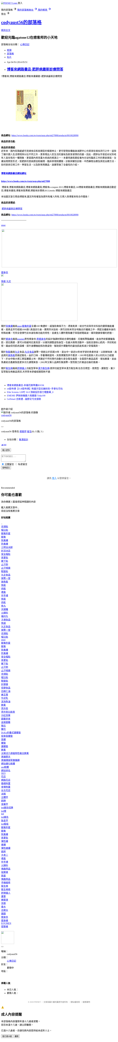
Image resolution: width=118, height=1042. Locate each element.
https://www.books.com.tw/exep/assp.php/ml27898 (25, 181)
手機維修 (5, 882)
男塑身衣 (41, 339)
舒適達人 (21, 368)
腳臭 (3, 537)
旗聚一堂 (5, 578)
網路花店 (5, 780)
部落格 (10, 53)
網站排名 (5, 770)
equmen (20, 339)
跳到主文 (5, 30)
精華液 (4, 900)
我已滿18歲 (7, 1036)
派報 (3, 794)
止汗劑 (4, 564)
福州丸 (4, 616)
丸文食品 (29, 352)
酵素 (3, 705)
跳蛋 (3, 875)
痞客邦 (23, 431)
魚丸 (3, 606)
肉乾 (3, 602)
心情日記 (24, 44)
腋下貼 (4, 561)
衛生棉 (9, 368)
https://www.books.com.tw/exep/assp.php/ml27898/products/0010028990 (45, 135)
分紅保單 (5, 715)
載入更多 (6, 450)
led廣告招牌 (7, 807)
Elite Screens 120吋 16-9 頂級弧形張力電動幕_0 (30, 392)
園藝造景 (5, 719)
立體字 (4, 797)
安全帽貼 (5, 554)
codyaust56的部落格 (21, 22)
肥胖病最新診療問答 (12, 208)
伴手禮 (4, 595)
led (2, 814)
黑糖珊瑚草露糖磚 (10, 760)
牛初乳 (4, 698)
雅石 (3, 726)
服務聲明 (86, 1002)
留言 (29, 431)
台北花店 (5, 790)
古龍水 (4, 910)
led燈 (3, 811)
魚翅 (3, 623)
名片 (9, 57)
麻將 (3, 851)
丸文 (8, 281)
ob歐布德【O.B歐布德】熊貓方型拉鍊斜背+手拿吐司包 (35, 388)
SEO (3, 773)
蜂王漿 (4, 694)
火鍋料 (4, 613)
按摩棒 (4, 872)
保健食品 (5, 688)
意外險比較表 (8, 712)
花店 (3, 776)
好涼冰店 (5, 551)
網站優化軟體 (8, 763)
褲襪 (3, 844)
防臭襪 (4, 544)
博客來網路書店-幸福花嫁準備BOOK (25, 385)
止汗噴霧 (5, 568)
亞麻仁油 (5, 691)
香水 (3, 907)
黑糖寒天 (5, 757)
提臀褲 (4, 926)
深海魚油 (5, 701)
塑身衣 (4, 272)
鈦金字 (4, 820)
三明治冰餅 (7, 547)
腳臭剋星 (26, 326)
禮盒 (3, 592)
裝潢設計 (23, 439)
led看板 (4, 824)
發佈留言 (6, 468)
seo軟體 (5, 767)
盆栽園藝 (5, 722)
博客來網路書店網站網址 (13, 173)
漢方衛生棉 (44, 368)
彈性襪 (4, 841)
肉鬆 (3, 588)
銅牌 (3, 800)
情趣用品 (5, 869)
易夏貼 (4, 557)
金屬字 (4, 804)
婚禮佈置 (5, 783)
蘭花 (3, 729)
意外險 (4, 708)
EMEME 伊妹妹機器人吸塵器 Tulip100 (26, 395)
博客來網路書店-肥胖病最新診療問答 (35, 69)
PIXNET (37, 1002)
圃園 (3, 913)
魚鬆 (3, 281)
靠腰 (3, 739)
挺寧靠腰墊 (7, 736)
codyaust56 (6, 415)
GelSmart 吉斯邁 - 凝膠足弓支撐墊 (24, 399)
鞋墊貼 (4, 571)
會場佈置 (5, 787)
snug (3, 225)
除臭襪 (9, 326)
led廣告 (4, 817)
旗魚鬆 (11, 355)
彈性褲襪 (5, 848)
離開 (16, 1036)
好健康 (4, 684)
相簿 (9, 50)
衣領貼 (4, 526)
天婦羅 (4, 609)
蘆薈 (3, 896)
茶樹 (3, 903)
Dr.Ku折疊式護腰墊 (11, 732)
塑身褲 (4, 920)
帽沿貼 (4, 530)
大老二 (4, 855)
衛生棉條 (5, 889)
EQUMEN (6, 923)
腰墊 (3, 743)
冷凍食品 (5, 619)
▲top (3, 444)
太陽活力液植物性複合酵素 (15, 753)
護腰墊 (4, 746)
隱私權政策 (75, 1002)
